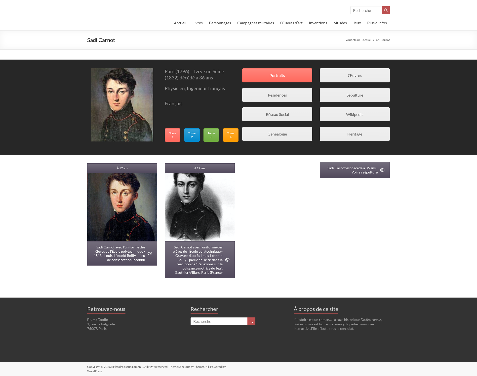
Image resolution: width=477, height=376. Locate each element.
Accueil (180, 22)
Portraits (277, 75)
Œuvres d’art (291, 22)
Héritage (354, 134)
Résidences (277, 95)
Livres (198, 22)
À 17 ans (122, 168)
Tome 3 (211, 135)
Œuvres (355, 75)
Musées (340, 22)
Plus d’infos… (378, 22)
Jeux (357, 22)
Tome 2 (192, 135)
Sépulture (355, 95)
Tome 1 (172, 135)
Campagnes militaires (255, 22)
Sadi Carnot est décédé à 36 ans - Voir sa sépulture (352, 170)
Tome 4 (230, 135)
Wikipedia (354, 114)
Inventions (318, 22)
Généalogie (277, 134)
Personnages (220, 22)
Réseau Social (277, 114)
